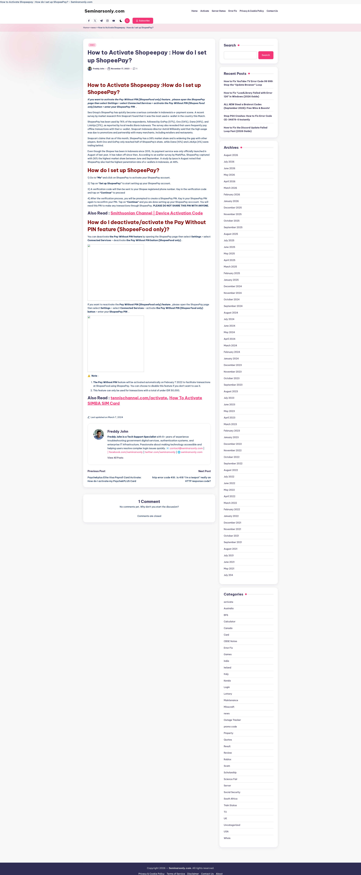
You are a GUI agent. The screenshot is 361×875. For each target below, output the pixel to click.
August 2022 (231, 470)
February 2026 (232, 194)
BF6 (226, 615)
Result (227, 746)
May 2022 (229, 489)
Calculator (229, 621)
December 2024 (233, 286)
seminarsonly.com (191, 452)
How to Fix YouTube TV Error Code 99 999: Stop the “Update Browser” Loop (248, 83)
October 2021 (231, 535)
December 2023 (233, 365)
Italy (226, 674)
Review (228, 752)
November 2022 (233, 450)
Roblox (227, 759)
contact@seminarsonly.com (186, 448)
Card (226, 634)
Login (227, 687)
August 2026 (231, 155)
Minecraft (229, 706)
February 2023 (232, 430)
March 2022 (230, 503)
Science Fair (230, 779)
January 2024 (231, 358)
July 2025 (229, 240)
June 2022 (229, 483)
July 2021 (229, 555)
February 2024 (232, 352)
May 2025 (229, 253)
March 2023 (230, 424)
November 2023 (233, 371)
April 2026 (229, 181)
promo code (230, 726)
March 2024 (230, 345)
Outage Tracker (232, 720)
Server (227, 785)
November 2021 (232, 529)
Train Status (230, 805)
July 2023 (229, 397)
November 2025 (233, 214)
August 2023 (231, 391)
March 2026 (230, 187)
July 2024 (229, 319)
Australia (229, 608)
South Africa (230, 798)
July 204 (228, 575)
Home (86, 27)
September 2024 (233, 306)
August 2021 (230, 548)
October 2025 (232, 220)
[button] (143, 21)
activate (228, 602)
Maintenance (231, 700)
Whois (227, 838)
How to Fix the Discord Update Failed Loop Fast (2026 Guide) (245, 129)
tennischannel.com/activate (139, 397)
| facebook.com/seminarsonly (125, 452)
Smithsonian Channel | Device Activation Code (157, 213)
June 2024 (229, 325)
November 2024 (233, 293)
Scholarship (230, 772)
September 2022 (233, 463)
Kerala (227, 680)
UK (225, 818)
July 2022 (229, 476)
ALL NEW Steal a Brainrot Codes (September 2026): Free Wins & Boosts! (247, 106)
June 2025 (229, 247)
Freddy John (117, 431)
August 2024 (231, 312)
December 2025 (233, 207)
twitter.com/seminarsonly (160, 452)
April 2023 (229, 417)
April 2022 (229, 496)
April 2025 (229, 260)
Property (228, 733)
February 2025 (232, 273)
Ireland (227, 667)
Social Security (232, 792)
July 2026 (229, 161)
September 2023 (233, 384)
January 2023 (231, 437)
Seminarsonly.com (105, 11)
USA (226, 831)
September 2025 (233, 227)
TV (225, 811)
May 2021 (229, 568)
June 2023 (229, 404)
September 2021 (233, 542)
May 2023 (229, 411)
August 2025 (231, 234)
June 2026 (229, 168)
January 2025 (231, 279)
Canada (228, 628)
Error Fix (228, 647)
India (226, 661)
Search (230, 45)
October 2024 (232, 299)
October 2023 (232, 378)
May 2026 (229, 174)
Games (228, 654)
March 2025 (230, 266)
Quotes (228, 739)
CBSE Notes (230, 641)
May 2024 (229, 332)
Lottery (228, 693)
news (93, 27)
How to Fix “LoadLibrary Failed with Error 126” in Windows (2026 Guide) (248, 94)
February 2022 (232, 509)
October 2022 (231, 457)
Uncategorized (232, 825)
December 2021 (232, 522)
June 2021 (229, 562)
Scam (227, 765)
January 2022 (231, 516)
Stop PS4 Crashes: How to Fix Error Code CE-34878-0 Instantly (248, 117)
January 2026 (231, 201)
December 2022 (233, 443)
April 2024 (229, 338)
